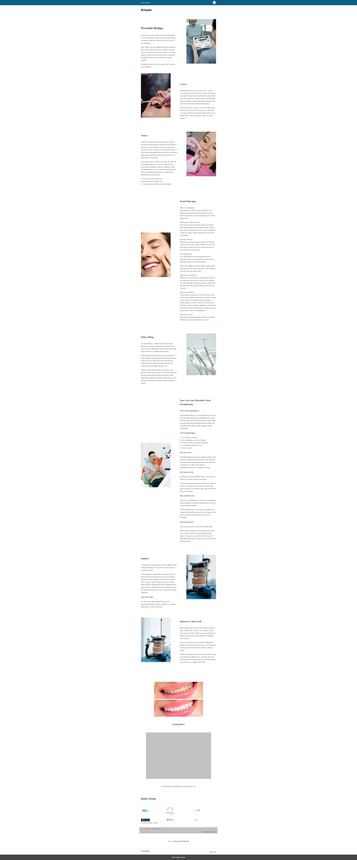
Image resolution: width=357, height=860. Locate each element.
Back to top (213, 852)
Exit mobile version (178, 857)
